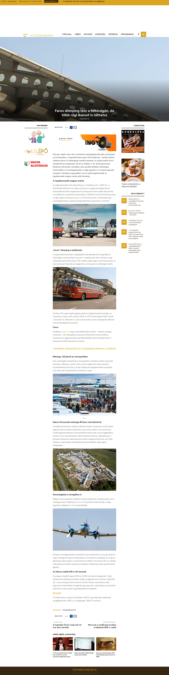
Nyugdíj (88, 34)
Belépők (57, 593)
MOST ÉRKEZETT (137, 193)
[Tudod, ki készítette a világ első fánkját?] (132, 170)
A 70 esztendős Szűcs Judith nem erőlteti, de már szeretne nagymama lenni (62, 655)
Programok (127, 34)
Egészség (100, 34)
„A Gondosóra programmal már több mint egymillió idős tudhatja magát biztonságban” (136, 234)
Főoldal (67, 34)
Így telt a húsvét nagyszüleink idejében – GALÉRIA (136, 213)
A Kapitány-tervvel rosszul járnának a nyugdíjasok (135, 222)
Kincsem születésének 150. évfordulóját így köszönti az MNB (105, 655)
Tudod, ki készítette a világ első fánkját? (130, 185)
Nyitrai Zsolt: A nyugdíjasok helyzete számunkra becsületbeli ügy (136, 202)
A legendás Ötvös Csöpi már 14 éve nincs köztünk (67, 626)
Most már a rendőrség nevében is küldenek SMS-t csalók (102, 626)
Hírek (78, 34)
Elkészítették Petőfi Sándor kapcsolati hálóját (84, 654)
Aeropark (57, 610)
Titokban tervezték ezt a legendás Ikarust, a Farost (84, 348)
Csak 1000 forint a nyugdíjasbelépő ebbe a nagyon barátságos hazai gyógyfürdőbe (135, 248)
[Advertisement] (84, 18)
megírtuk (65, 332)
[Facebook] (139, 34)
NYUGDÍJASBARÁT (84, 669)
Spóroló (113, 34)
